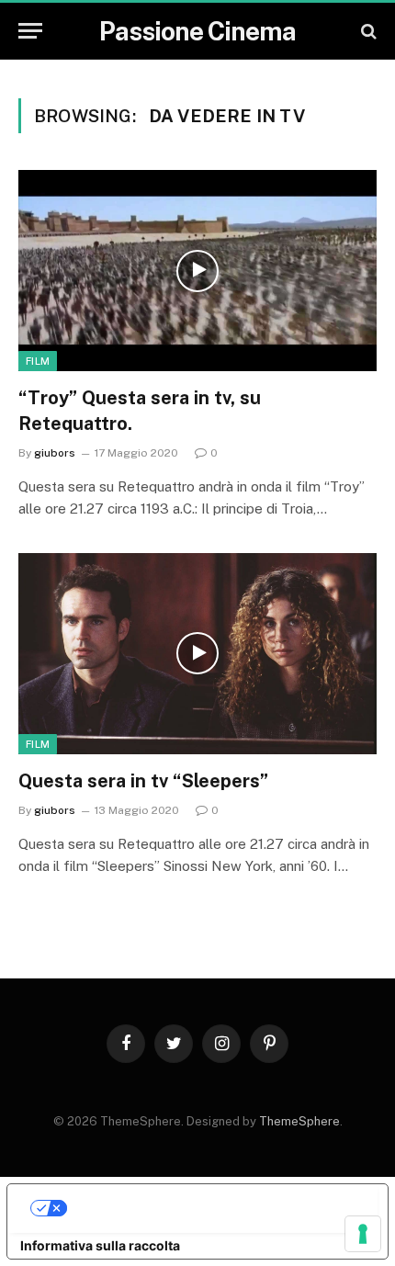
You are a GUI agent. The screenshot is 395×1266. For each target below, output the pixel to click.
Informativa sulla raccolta (100, 1245)
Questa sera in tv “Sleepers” (143, 781)
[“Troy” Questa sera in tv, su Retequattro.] (197, 270)
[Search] (367, 30)
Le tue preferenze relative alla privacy (215, 1207)
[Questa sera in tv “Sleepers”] (197, 653)
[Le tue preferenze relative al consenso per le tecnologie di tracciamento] (362, 1233)
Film (38, 361)
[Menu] (30, 30)
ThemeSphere (299, 1121)
